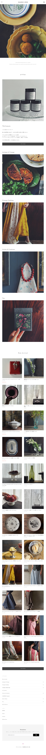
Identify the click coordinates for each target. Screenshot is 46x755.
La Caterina (4, 690)
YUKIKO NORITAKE (6, 687)
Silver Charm (4, 698)
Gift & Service (5, 704)
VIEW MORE (23, 668)
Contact (3, 716)
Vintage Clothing (5, 684)
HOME (3, 710)
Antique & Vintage (5, 682)
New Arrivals (4, 679)
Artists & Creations (5, 693)
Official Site (4, 719)
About (3, 713)
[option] (23, 31)
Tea (3, 701)
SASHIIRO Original (6, 696)
